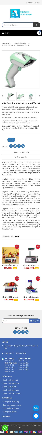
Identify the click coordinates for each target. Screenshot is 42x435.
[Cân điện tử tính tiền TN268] (10, 256)
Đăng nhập (29, 3)
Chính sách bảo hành (11, 390)
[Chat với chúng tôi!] (36, 416)
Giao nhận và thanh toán (12, 405)
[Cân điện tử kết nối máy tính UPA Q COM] (10, 288)
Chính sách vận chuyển (11, 393)
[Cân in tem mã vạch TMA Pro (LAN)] (31, 256)
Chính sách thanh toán (11, 383)
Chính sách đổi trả (10, 387)
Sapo (21, 427)
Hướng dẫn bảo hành (11, 408)
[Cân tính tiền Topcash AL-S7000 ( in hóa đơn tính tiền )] (31, 288)
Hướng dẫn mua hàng (11, 402)
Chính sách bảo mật (10, 380)
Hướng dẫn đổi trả (10, 412)
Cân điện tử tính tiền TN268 (11, 265)
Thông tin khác (21, 157)
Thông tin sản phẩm (21, 152)
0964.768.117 (9, 353)
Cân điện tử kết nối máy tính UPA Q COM (15, 297)
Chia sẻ (5, 147)
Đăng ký (37, 3)
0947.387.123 (21, 353)
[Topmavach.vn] (21, 13)
